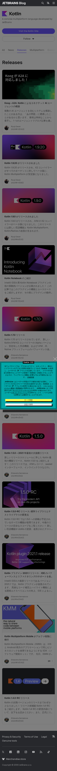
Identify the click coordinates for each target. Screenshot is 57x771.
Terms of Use (31, 736)
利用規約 (19, 388)
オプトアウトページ (20, 393)
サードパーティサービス (22, 390)
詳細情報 (30, 377)
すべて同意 (28, 400)
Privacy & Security (11, 736)
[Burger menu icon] (54, 3)
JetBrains (23, 765)
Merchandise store (15, 759)
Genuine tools (9, 740)
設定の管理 (28, 404)
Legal (44, 736)
